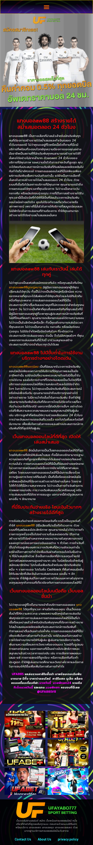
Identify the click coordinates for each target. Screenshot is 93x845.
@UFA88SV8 (46, 692)
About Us (44, 839)
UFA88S (18, 674)
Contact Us (23, 839)
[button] (46, 6)
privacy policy (68, 839)
